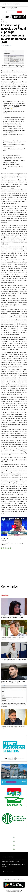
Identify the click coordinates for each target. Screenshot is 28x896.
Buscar (19, 11)
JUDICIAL (9, 4)
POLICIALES (16, 4)
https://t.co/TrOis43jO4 (9, 132)
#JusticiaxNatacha (19, 130)
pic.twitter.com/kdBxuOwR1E (11, 164)
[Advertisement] (14, 566)
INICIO (4, 4)
